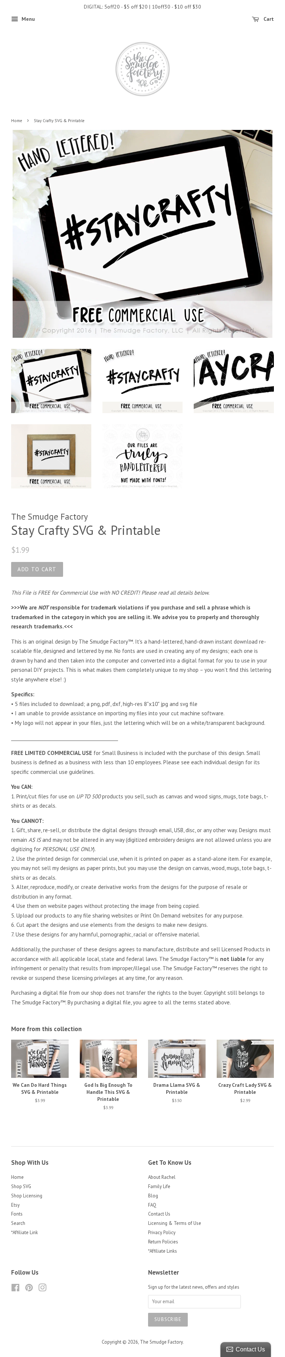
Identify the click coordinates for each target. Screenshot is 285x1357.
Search (18, 1223)
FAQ (152, 1205)
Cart (268, 19)
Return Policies (163, 1242)
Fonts (17, 1214)
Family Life (159, 1186)
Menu (27, 19)
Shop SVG (21, 1186)
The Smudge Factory (161, 1342)
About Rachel (162, 1177)
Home (16, 120)
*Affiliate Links (162, 1251)
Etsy (15, 1205)
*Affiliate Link (24, 1232)
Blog (153, 1196)
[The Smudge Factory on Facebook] (15, 1289)
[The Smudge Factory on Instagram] (42, 1289)
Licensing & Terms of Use (174, 1223)
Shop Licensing (26, 1196)
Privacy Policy (162, 1232)
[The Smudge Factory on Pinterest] (29, 1289)
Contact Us (159, 1214)
